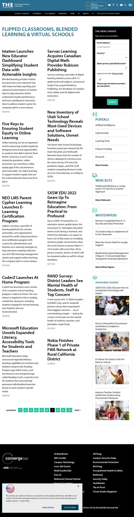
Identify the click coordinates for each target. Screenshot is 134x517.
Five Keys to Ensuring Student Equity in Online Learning (17, 130)
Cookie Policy (24, 501)
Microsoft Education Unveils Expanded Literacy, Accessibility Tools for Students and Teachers (20, 339)
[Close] (78, 486)
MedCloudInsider (62, 470)
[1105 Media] (15, 482)
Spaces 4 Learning (63, 483)
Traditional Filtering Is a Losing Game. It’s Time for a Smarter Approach (110, 188)
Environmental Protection (106, 462)
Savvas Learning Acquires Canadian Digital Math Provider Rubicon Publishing (64, 60)
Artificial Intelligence (105, 125)
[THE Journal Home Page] (16, 5)
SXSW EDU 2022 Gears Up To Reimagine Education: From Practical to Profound (62, 204)
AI (79, 13)
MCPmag (97, 466)
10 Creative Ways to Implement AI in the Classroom (111, 233)
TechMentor (99, 483)
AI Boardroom (61, 453)
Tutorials (37, 13)
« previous (10, 410)
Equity (86, 13)
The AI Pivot (99, 487)
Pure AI (57, 474)
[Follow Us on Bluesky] (109, 5)
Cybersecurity (102, 132)
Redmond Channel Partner (67, 478)
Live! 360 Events (62, 466)
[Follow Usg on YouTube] (121, 5)
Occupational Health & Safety (108, 470)
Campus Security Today (104, 457)
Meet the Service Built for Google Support (111, 244)
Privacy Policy (117, 73)
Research (63, 13)
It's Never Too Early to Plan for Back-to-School (109, 360)
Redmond (98, 474)
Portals (102, 119)
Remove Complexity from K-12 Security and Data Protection (110, 222)
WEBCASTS (103, 180)
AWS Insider (60, 457)
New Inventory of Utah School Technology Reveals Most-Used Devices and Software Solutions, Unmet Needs (65, 125)
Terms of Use (83, 507)
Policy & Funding (103, 148)
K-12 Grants (50, 13)
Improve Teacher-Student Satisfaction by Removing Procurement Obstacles (107, 395)
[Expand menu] (130, 5)
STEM (72, 13)
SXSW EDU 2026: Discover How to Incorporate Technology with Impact (111, 290)
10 (69, 410)
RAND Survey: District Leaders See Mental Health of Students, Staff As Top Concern (65, 285)
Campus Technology (64, 462)
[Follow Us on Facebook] (113, 5)
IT (93, 13)
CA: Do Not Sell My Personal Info (104, 507)
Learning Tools (102, 140)
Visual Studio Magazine (105, 491)
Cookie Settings (48, 507)
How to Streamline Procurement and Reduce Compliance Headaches (111, 326)
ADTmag (97, 453)
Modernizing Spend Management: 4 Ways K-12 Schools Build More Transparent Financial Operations (112, 255)
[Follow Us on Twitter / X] (117, 5)
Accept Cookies (70, 507)
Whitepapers (106, 215)
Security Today (100, 478)
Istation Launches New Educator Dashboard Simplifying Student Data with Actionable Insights (20, 62)
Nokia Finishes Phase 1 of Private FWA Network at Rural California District (63, 349)
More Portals (101, 165)
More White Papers (105, 267)
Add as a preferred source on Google (97, 6)
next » (78, 410)
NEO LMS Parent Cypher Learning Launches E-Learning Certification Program (17, 209)
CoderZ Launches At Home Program (20, 280)
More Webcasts (103, 199)
